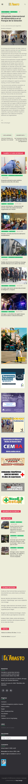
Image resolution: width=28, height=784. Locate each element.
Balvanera (5, 12)
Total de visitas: (5, 636)
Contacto (3, 702)
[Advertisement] (14, 572)
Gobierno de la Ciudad (7, 727)
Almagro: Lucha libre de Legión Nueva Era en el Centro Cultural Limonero (13, 314)
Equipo (3, 709)
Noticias (14, 12)
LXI (19, 50)
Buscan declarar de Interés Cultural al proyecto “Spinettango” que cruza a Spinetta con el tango (14, 600)
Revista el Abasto (6, 28)
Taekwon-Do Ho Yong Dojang (9, 718)
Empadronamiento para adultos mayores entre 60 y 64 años (11, 181)
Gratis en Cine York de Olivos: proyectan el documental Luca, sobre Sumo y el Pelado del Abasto (13, 593)
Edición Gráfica (5, 706)
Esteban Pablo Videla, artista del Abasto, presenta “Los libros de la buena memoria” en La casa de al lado (13, 620)
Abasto (4, 204)
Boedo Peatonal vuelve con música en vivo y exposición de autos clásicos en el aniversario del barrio (17, 529)
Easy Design (19, 780)
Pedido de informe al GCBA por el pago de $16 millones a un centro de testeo (13, 263)
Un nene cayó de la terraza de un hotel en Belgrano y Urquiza (13, 289)
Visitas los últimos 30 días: (9, 632)
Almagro (4, 311)
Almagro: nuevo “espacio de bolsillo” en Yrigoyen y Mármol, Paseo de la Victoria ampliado (17, 554)
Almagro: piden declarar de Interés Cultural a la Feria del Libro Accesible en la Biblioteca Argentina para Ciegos (13, 607)
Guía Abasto (4, 713)
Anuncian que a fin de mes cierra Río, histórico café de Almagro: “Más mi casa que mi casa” (17, 542)
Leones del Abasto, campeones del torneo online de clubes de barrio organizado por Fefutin (12, 207)
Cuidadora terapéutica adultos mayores (12, 704)
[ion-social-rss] (10, 690)
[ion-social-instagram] (7, 690)
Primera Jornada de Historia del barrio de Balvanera (13, 234)
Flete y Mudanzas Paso (7, 711)
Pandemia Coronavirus (15, 175)
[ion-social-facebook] (3, 690)
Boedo (12, 522)
